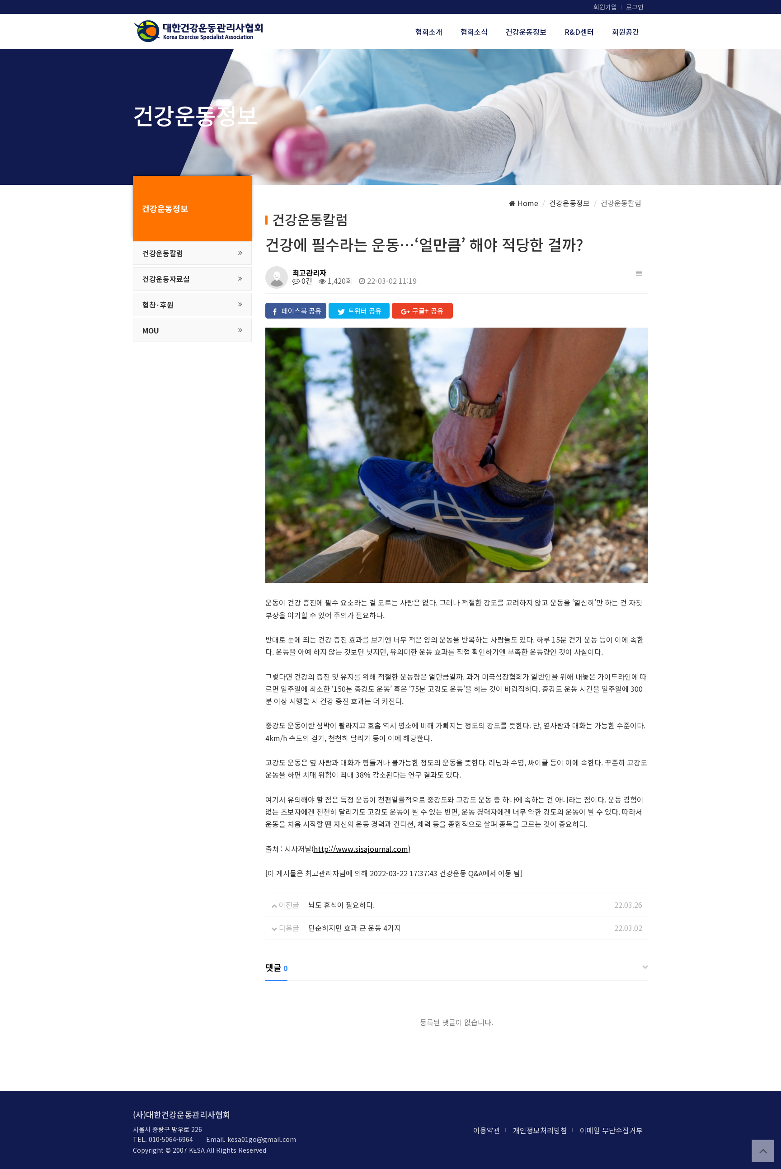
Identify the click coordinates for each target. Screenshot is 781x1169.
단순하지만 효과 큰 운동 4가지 (354, 927)
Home (527, 202)
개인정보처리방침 (540, 1130)
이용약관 (486, 1130)
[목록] (639, 272)
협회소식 (474, 31)
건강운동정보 (526, 31)
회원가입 (605, 6)
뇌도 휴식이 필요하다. (341, 904)
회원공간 (625, 31)
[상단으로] (763, 1151)
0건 (306, 280)
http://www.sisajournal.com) (362, 848)
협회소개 (428, 31)
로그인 (635, 6)
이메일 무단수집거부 (611, 1130)
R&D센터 (579, 31)
